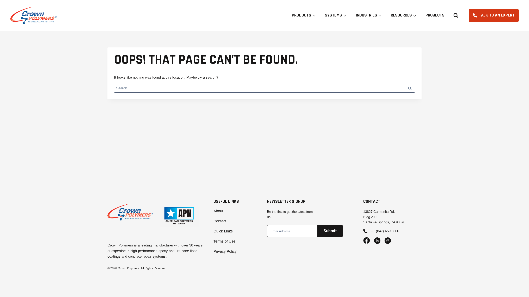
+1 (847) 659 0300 (385, 231)
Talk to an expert (497, 15)
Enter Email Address (292, 230)
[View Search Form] (456, 15)
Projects (434, 15)
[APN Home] (179, 217)
